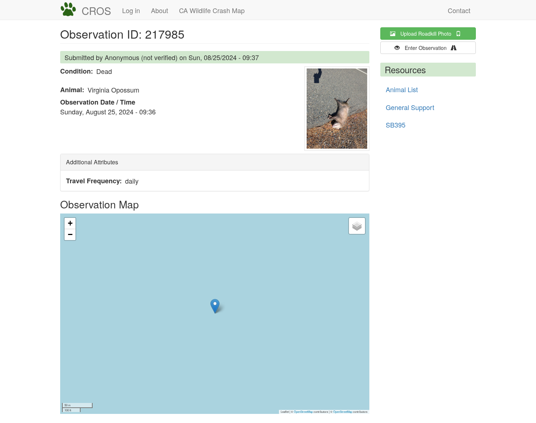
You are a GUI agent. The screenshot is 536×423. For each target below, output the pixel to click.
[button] (337, 108)
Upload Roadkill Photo (428, 33)
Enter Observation (428, 47)
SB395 (395, 124)
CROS (96, 10)
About (159, 10)
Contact (459, 10)
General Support (410, 107)
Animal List (402, 89)
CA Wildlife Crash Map (212, 10)
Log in (131, 10)
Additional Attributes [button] (92, 162)
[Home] (71, 9)
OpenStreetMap (303, 412)
